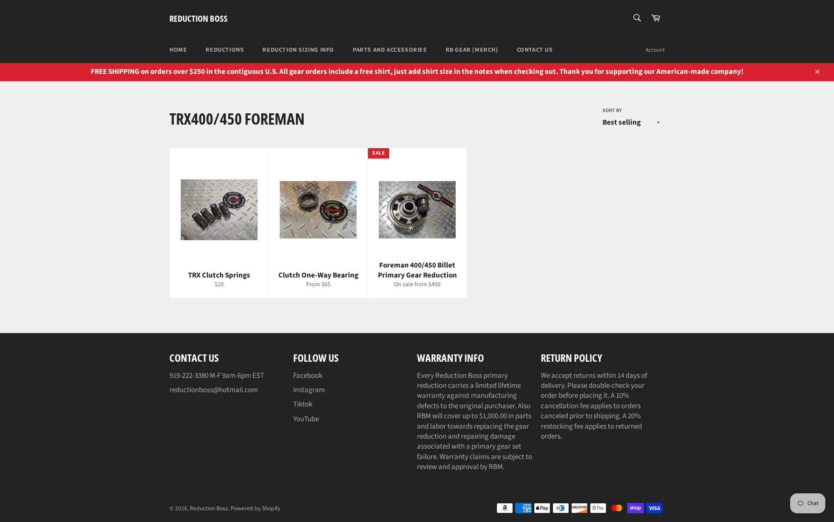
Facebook (307, 375)
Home (178, 50)
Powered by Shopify (255, 508)
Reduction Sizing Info (298, 50)
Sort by (612, 110)
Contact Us (535, 50)
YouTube (306, 419)
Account (655, 50)
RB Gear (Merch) (472, 50)
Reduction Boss (198, 18)
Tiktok (302, 404)
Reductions (224, 50)
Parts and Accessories (390, 50)
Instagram (309, 390)
